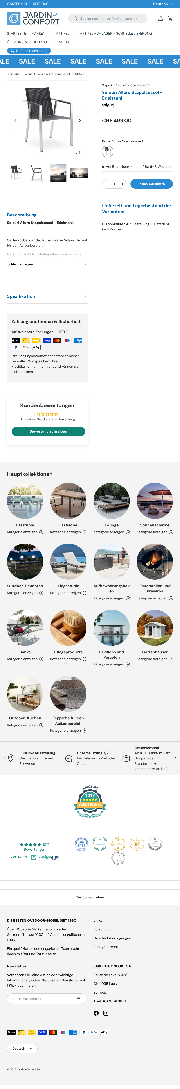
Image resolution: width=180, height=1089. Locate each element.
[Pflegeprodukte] (68, 628)
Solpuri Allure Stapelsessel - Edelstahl (60, 74)
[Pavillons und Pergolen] (112, 628)
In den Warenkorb (152, 184)
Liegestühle (68, 585)
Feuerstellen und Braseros (155, 588)
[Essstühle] (25, 501)
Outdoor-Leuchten (25, 585)
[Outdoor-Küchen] (25, 694)
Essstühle (25, 525)
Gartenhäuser (155, 652)
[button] (170, 18)
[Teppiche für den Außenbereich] (68, 694)
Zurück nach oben (90, 897)
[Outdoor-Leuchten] (25, 562)
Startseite (13, 74)
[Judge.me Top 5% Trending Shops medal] (118, 858)
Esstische (68, 525)
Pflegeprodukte (68, 652)
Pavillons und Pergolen (111, 655)
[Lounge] (112, 501)
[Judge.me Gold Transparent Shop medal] (118, 844)
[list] (47, 121)
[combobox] (107, 18)
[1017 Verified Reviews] (90, 818)
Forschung (102, 929)
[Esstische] (68, 501)
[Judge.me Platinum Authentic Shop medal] (100, 844)
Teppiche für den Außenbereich (68, 721)
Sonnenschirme (154, 525)
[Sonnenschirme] (155, 501)
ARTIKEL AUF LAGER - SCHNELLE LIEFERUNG (116, 33)
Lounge (112, 525)
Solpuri (28, 74)
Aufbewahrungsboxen (112, 588)
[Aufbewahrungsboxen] (112, 562)
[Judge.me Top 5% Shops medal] (155, 844)
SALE (21, 61)
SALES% (63, 42)
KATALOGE (42, 42)
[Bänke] (25, 628)
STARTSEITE (16, 33)
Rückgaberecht (106, 947)
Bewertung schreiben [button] (48, 431)
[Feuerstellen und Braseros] (155, 562)
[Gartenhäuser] (155, 628)
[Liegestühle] (68, 562)
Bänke (25, 652)
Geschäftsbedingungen (112, 938)
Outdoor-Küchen (25, 718)
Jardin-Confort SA (28, 1069)
